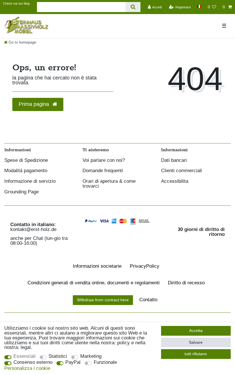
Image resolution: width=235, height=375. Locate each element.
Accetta (196, 330)
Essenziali (24, 356)
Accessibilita (174, 181)
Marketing (90, 356)
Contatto (148, 299)
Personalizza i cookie (27, 368)
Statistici (57, 356)
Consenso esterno (32, 362)
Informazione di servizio (30, 181)
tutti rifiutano (196, 353)
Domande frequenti (103, 170)
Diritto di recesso (186, 282)
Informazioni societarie (97, 266)
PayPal (73, 362)
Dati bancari (174, 160)
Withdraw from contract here (103, 300)
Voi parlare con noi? (104, 160)
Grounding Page (21, 192)
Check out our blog (16, 3)
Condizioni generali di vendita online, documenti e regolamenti (94, 282)
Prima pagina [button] (34, 104)
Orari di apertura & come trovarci (109, 184)
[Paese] (199, 6)
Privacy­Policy (144, 266)
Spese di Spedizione (26, 160)
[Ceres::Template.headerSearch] (133, 7)
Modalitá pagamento (25, 170)
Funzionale (105, 362)
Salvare (196, 342)
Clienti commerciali (181, 170)
